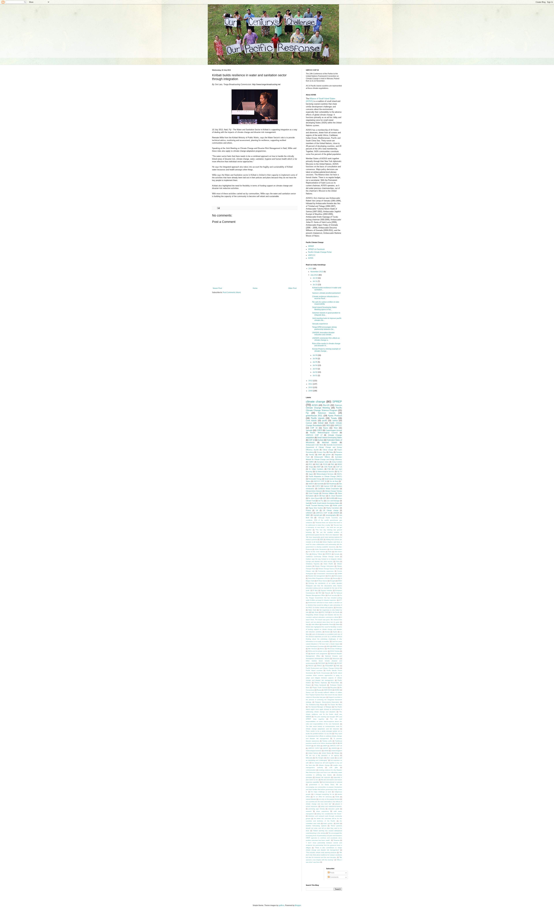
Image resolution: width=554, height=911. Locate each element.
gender (328, 455)
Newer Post (217, 288)
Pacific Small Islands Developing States (325, 503)
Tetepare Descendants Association (327, 702)
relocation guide (333, 809)
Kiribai (338, 624)
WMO (308, 515)
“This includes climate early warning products (321, 852)
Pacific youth (337, 505)
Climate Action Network (314, 491)
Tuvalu (334, 418)
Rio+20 (326, 405)
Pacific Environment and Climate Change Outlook (323, 668)
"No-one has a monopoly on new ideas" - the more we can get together (324, 527)
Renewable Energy (315, 479)
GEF (324, 498)
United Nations (313, 753)
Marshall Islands (329, 442)
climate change (315, 401)
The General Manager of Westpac (320, 707)
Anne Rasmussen (336, 549)
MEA (328, 646)
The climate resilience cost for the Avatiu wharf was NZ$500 (324, 714)
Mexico (322, 648)
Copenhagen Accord (334, 430)
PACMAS (331, 663)
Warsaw (336, 753)
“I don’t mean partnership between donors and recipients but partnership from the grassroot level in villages (324, 845)
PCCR (325, 464)
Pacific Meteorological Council (324, 433)
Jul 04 (315, 365)
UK (336, 743)
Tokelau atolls (327, 741)
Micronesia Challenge (334, 648)
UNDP (325, 746)
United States (326, 753)
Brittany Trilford (317, 554)
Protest (308, 510)
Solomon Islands (326, 413)
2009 (310, 391)
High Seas (314, 612)
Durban (321, 440)
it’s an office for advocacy (322, 796)
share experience (322, 811)
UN (317, 510)
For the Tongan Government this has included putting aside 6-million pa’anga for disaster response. (324, 598)
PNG (332, 464)
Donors (335, 578)
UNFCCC (312, 255)
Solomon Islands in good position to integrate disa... (326, 314)
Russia (319, 690)
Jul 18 (315, 278)
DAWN (340, 573)
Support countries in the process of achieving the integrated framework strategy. (324, 699)
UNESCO (309, 513)
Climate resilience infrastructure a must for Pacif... (325, 297)
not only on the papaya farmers (329, 799)
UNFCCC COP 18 (319, 481)
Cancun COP (328, 486)
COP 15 (339, 467)
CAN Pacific (328, 467)
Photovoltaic (335, 682)
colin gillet (333, 767)
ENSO (340, 581)
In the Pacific (335, 612)
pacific (324, 421)
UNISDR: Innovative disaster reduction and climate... (323, 334)
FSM (329, 469)
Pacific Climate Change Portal (320, 252)
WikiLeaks (309, 758)
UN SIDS (317, 746)
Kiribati (320, 423)
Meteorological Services (325, 474)
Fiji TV (339, 471)
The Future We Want (334, 704)
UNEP (318, 467)
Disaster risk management (316, 576)
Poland (308, 685)
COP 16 (313, 428)
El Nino (315, 590)
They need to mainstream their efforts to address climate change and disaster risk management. (324, 736)
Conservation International (325, 573)
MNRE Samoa (337, 646)
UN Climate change (330, 510)
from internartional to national (332, 782)
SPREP (311, 246)
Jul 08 (315, 359)
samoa (335, 421)
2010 (310, 387)
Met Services (312, 648)
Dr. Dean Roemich (335, 496)
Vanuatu (309, 430)
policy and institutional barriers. (331, 806)
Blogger (298, 905)
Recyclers (333, 687)
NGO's (339, 474)
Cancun (309, 423)
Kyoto (335, 632)
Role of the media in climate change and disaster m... (326, 345)
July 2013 (314, 275)
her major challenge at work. (321, 792)
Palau (331, 452)
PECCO (311, 665)
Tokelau (311, 455)
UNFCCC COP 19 (336, 746)
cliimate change (324, 765)
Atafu (330, 551)
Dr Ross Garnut (322, 581)
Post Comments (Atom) (232, 292)
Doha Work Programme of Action (319, 578)
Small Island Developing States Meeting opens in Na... (324, 308)
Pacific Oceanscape (323, 673)
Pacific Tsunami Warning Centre (317, 505)
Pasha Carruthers (332, 508)
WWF (320, 455)
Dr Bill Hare (321, 496)
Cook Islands (311, 421)
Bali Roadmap (331, 484)
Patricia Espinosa (321, 682)
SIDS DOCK (328, 690)
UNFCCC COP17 (314, 748)
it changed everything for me (324, 794)
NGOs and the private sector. (317, 651)
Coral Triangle (314, 493)
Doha (330, 576)
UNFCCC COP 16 (323, 513)
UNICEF (325, 748)
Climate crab (310, 571)
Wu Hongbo (320, 758)
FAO (320, 593)
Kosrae (327, 632)
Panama (339, 452)
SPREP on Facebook (316, 249)
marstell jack (317, 515)
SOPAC (337, 690)
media (337, 796)
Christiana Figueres (312, 564)
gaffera (281, 905)
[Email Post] (218, 208)
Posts (332, 873)
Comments (334, 877)
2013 (310, 269)
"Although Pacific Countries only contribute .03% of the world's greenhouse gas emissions (324, 520)
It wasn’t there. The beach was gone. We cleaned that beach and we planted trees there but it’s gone (324, 619)
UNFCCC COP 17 (314, 435)
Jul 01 (315, 375)
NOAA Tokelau (335, 651)
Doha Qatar (338, 576)
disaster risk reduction (322, 777)
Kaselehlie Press (327, 624)
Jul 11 (315, 281)
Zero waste (330, 758)
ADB (321, 539)
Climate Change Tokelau (333, 491)
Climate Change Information (324, 566)
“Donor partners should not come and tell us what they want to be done (324, 828)
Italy (307, 624)
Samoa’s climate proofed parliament (326, 293)
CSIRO (311, 462)
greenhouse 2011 (314, 415)
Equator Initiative (326, 590)
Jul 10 (315, 285)
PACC (318, 464)
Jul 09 (315, 355)
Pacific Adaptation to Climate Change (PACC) (325, 476)
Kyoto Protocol (335, 415)
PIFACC (319, 665)
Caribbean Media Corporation (328, 488)
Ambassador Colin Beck (314, 445)
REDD (339, 464)
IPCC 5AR (324, 612)
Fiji (307, 413)
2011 (310, 384)
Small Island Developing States (329, 438)
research (309, 811)
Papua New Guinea (316, 508)
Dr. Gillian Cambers (316, 469)
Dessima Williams (328, 493)
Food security (332, 595)
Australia (320, 484)
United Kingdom (336, 750)
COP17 (317, 486)
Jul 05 (315, 362)
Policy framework (320, 685)
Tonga (311, 467)
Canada (336, 554)
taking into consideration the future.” (329, 814)
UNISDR (336, 513)
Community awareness (326, 571)
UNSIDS (334, 748)
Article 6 (311, 484)
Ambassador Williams (322, 457)
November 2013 (317, 272)
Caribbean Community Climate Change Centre (322, 556)
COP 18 (311, 440)
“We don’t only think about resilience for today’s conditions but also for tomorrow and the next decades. (324, 855)
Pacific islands (317, 418)
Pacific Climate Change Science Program (324, 409)
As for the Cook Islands (316, 551)
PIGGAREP (329, 665)
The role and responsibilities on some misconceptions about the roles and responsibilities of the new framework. (324, 721)
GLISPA (332, 498)
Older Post (292, 288)
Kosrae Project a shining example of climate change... (326, 350)
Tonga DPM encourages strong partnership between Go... (324, 328)
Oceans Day (321, 452)
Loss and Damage (332, 501)
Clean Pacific (328, 564)
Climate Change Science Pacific (329, 568)
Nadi (307, 503)
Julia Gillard (315, 624)
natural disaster (311, 799)
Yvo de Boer (334, 481)
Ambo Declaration (321, 549)
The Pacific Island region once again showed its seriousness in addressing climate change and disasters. (324, 709)
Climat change (328, 450)
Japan (311, 474)
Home (255, 288)
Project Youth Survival (319, 687)
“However (336, 840)
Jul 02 (315, 372)
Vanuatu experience (320, 324)
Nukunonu (336, 658)
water (338, 823)
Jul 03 (315, 369)
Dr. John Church (314, 498)
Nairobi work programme (319, 653)
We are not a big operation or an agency (322, 755)
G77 (340, 600)
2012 (310, 381)
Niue (336, 428)
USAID (326, 750)
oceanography (331, 515)
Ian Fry (320, 501)
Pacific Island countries (314, 670)
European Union (323, 462)
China (338, 561)
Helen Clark (312, 610)
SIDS (328, 425)
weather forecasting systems (316, 826)
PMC (337, 665)
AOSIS (310, 258)
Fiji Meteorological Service (324, 471)
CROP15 (328, 554)
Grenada (339, 607)
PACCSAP (321, 663)
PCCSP (339, 663)
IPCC (310, 464)
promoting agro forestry (316, 809)
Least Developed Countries (315, 646)
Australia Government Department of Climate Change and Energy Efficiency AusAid (324, 447)
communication (311, 770)
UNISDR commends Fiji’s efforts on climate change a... (326, 339)
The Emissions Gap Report (315, 704)
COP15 (319, 430)
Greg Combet (337, 462)
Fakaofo (327, 593)
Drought (332, 581)
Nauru (325, 428)
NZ (307, 653)
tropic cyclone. (328, 823)
